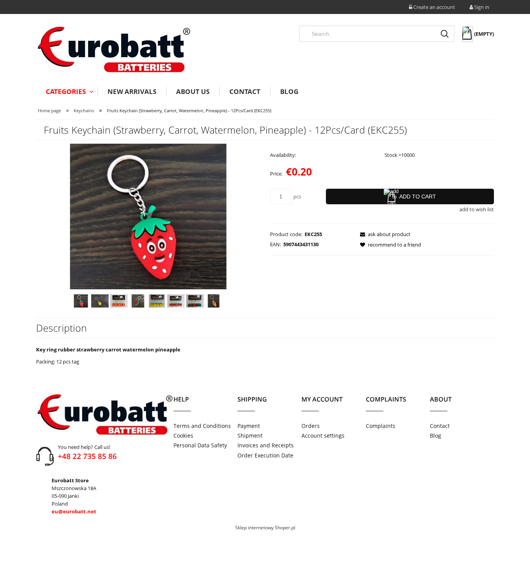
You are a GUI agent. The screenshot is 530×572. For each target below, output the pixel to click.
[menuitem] (66, 91)
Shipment (250, 435)
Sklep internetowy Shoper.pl (265, 527)
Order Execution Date (265, 455)
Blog (435, 435)
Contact (440, 425)
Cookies (183, 435)
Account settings (323, 435)
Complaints (380, 425)
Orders (310, 425)
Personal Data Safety (200, 445)
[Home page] (113, 49)
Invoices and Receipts (265, 445)
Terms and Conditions (202, 425)
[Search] (444, 34)
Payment (248, 425)
